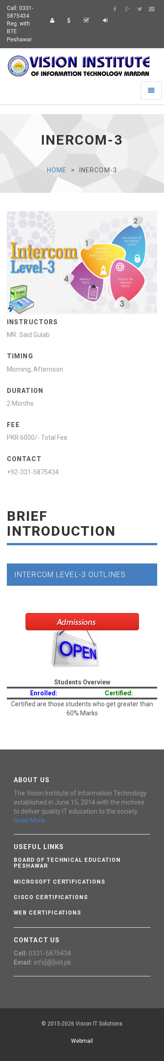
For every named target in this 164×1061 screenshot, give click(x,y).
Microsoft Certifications (59, 882)
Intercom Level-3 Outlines (70, 574)
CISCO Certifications (51, 897)
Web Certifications (47, 913)
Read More (29, 820)
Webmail (82, 1041)
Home (57, 170)
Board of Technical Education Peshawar (67, 863)
